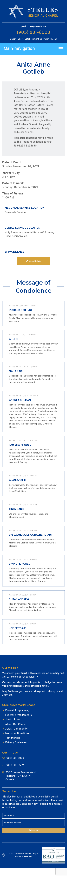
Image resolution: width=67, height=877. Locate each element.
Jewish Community (16, 729)
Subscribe (33, 830)
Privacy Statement (16, 742)
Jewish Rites (12, 719)
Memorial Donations (17, 733)
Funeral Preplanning (17, 710)
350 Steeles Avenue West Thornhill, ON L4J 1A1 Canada (21, 776)
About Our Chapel (15, 724)
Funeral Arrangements (18, 715)
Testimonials (12, 738)
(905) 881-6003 (33, 33)
